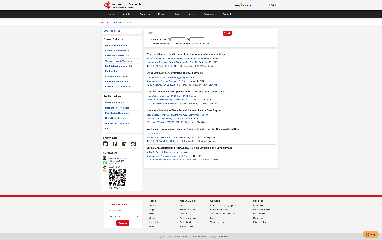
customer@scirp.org (118, 158)
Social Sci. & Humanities (117, 87)
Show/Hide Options (200, 43)
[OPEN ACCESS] (242, 5)
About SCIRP (187, 200)
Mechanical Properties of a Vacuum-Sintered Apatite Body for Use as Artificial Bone (193, 129)
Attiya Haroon (168, 58)
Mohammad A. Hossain (209, 58)
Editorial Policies (187, 209)
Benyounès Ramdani (198, 115)
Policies (258, 200)
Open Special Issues (115, 118)
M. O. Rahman (190, 96)
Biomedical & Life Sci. (116, 45)
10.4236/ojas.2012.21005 (163, 85)
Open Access (259, 205)
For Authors (184, 214)
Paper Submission (114, 102)
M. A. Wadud (152, 96)
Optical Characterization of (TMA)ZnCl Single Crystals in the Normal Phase (189, 148)
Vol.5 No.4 (183, 156)
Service (215, 200)
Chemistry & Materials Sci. (118, 55)
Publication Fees (187, 222)
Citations (212, 66)
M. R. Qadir (176, 96)
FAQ (107, 128)
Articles (127, 14)
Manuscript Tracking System (223, 205)
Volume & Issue (217, 222)
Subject (151, 209)
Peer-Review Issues (188, 218)
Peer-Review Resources (117, 113)
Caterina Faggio (174, 77)
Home (111, 14)
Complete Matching (161, 43)
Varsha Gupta (182, 58)
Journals (145, 14)
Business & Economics (117, 50)
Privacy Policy (259, 222)
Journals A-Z (154, 205)
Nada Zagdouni (153, 115)
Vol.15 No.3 (179, 118)
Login (272, 5)
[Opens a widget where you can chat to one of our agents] (371, 235)
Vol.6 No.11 (186, 100)
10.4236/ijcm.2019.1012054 (164, 66)
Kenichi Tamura (153, 133)
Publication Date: (159, 39)
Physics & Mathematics (117, 81)
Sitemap (152, 218)
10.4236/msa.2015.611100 (164, 103)
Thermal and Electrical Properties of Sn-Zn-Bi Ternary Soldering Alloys (186, 91)
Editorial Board (183, 43)
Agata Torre (188, 77)
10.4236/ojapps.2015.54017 (164, 160)
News (177, 14)
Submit (226, 14)
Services (209, 14)
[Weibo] (133, 144)
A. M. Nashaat (181, 152)
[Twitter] (105, 144)
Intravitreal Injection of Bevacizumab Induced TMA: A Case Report (183, 110)
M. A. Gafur (165, 96)
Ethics (182, 205)
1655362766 (114, 167)
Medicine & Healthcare (116, 76)
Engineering (111, 71)
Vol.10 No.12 (191, 62)
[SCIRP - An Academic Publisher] (122, 5)
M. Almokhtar (167, 152)
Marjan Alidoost (153, 58)
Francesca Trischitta (155, 77)
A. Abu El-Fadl (153, 152)
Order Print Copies (219, 209)
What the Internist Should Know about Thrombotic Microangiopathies (185, 54)
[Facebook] (115, 144)
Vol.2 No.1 (183, 81)
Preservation (259, 214)
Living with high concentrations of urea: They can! (174, 73)
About (192, 14)
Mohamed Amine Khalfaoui (175, 115)
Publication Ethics (261, 209)
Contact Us (153, 222)
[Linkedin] (124, 144)
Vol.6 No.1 (196, 137)
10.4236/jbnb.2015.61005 (163, 141)
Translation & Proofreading (222, 214)
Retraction (258, 218)
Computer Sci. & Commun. (118, 61)
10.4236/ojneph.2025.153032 (165, 122)
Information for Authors (117, 108)
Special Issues (186, 226)
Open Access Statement (117, 123)
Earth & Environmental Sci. (118, 66)
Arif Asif (193, 58)
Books (162, 14)
